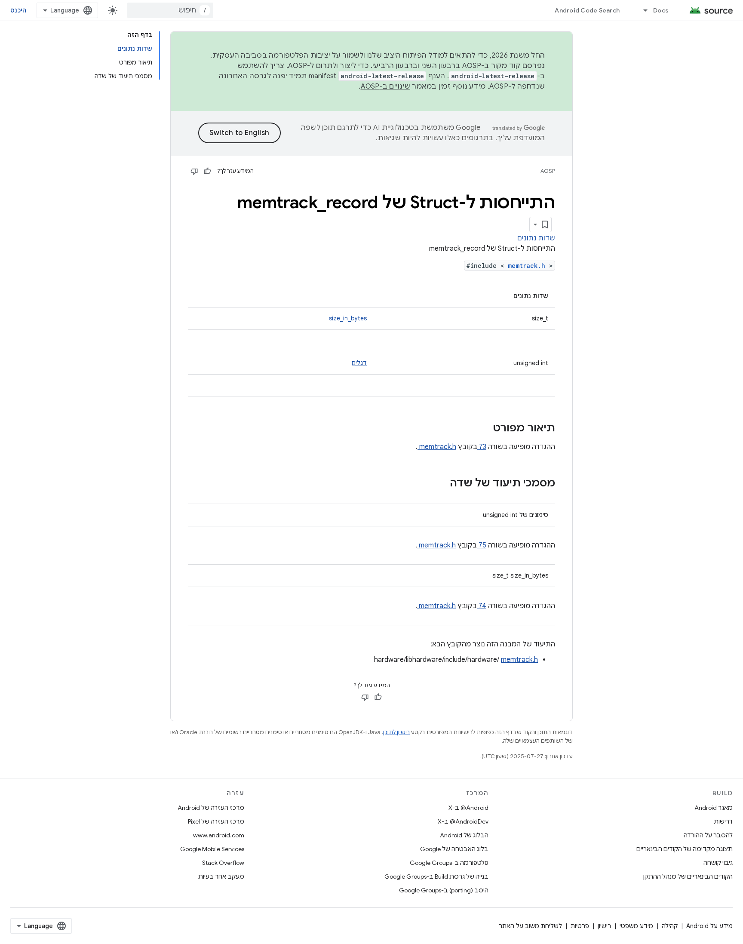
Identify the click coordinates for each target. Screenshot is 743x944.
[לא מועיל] (194, 171)
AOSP (547, 171)
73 (481, 447)
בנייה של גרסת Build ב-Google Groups (436, 876)
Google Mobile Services (212, 849)
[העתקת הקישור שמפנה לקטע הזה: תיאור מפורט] (481, 429)
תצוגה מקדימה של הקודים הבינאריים (684, 849)
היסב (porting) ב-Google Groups (443, 890)
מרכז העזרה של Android (211, 808)
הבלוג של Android (464, 835)
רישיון (604, 925)
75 (481, 545)
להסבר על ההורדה (708, 835)
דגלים (359, 363)
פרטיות (580, 925)
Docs (661, 10)
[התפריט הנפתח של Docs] (641, 10)
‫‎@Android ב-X (468, 808)
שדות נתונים (536, 238)
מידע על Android (709, 925)
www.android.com (218, 835)
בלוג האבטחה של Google (454, 849)
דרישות (723, 821)
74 (481, 606)
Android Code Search (587, 10)
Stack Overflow (223, 863)
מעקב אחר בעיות (221, 876)
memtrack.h (528, 265)
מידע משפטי (636, 925)
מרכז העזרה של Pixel (216, 821)
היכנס (18, 10)
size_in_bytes (348, 318)
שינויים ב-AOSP (386, 86)
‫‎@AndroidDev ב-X (463, 821)
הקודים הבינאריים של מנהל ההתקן (688, 876)
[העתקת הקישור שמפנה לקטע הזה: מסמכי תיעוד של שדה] (438, 484)
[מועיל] (207, 171)
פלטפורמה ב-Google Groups (449, 863)
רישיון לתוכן (396, 732)
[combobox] (170, 10)
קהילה (670, 925)
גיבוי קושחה (718, 863)
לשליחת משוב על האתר (530, 925)
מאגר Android (713, 808)
